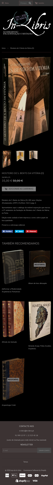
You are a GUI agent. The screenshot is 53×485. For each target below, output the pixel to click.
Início (4, 48)
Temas (25, 462)
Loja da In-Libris (16, 470)
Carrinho (41, 3)
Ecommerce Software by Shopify (35, 470)
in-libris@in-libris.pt (26, 431)
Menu (7, 3)
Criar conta (44, 450)
